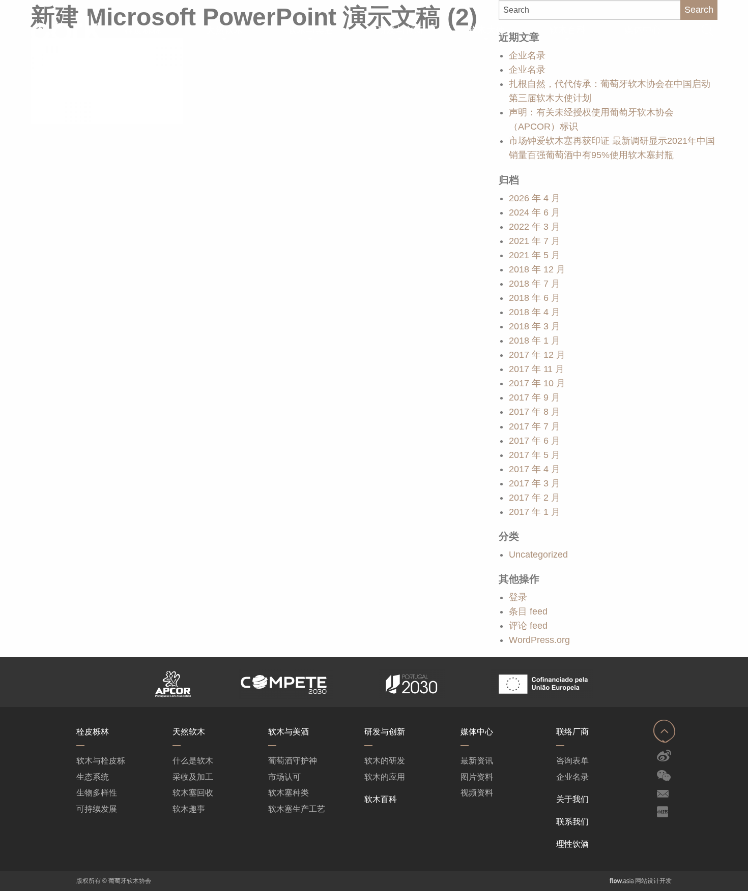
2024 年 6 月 (534, 212)
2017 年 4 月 (534, 469)
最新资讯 (477, 760)
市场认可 (284, 777)
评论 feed (528, 626)
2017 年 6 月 (534, 441)
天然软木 (188, 731)
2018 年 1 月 (534, 340)
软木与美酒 (288, 731)
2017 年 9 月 (534, 397)
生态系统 (92, 777)
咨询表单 (572, 760)
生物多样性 (96, 792)
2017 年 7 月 (534, 426)
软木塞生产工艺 (296, 809)
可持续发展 (96, 809)
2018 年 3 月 (534, 326)
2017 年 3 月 (534, 483)
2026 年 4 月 (534, 198)
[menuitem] (143, 30)
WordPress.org (539, 640)
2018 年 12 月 (537, 269)
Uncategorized (538, 554)
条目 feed (528, 611)
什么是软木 (192, 760)
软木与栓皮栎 (100, 760)
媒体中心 (477, 731)
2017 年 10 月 (537, 383)
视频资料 (477, 792)
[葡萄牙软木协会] (52, 28)
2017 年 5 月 (534, 455)
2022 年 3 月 (534, 227)
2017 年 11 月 (536, 369)
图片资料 (477, 777)
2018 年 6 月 (534, 298)
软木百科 (380, 799)
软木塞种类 (288, 792)
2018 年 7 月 (534, 284)
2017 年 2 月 (534, 498)
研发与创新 (384, 731)
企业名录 (527, 70)
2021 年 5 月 (534, 255)
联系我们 (572, 821)
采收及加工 (192, 777)
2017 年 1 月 (534, 512)
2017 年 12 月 (537, 355)
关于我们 (572, 799)
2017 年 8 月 (534, 412)
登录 (518, 597)
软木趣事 (188, 809)
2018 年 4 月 (534, 312)
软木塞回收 (192, 792)
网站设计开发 (653, 880)
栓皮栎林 (92, 731)
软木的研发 (384, 760)
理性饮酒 (572, 843)
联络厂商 (572, 731)
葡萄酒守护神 (292, 760)
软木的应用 (384, 777)
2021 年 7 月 (534, 241)
